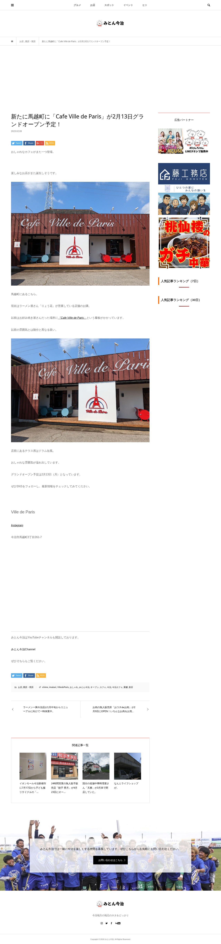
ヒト (144, 5)
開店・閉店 (28, 687)
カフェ (103, 687)
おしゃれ (74, 687)
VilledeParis (63, 687)
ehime (45, 687)
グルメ (77, 5)
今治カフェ (117, 687)
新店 (131, 687)
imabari (52, 687)
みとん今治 (84, 687)
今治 (109, 687)
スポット (109, 5)
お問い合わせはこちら (110, 860)
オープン (94, 687)
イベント (128, 5)
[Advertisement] (110, 87)
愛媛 (126, 687)
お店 (92, 5)
